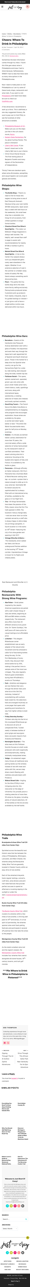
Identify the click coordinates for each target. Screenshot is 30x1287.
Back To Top (27, 1237)
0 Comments (6, 49)
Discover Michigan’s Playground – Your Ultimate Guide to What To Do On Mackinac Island (23, 1133)
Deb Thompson (8, 47)
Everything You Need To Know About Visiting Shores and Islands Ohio (7, 1106)
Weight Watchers (22, 1269)
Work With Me (23, 1278)
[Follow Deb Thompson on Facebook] (4, 1042)
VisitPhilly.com (7, 101)
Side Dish (8, 1269)
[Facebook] (7, 1205)
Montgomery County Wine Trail (13, 953)
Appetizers (7, 1261)
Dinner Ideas (22, 1266)
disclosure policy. (14, 56)
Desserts (7, 1266)
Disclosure (7, 1278)
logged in (14, 1078)
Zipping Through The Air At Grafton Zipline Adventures (7, 1057)
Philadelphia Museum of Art (15, 126)
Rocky (12, 134)
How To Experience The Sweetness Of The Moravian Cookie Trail (23, 1160)
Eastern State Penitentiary (14, 137)
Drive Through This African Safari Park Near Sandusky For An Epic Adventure (22, 1059)
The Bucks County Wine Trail (12, 911)
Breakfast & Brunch (8, 1264)
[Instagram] (11, 1205)
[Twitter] (18, 1205)
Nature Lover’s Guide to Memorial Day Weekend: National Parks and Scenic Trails (6, 1162)
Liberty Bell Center (11, 145)
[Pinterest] (15, 1205)
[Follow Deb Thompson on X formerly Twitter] (8, 1042)
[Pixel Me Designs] (18, 1284)
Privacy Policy (14, 1278)
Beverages (22, 1264)
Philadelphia (6, 96)
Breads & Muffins (22, 1261)
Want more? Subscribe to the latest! (15, 2)
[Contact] (22, 1205)
